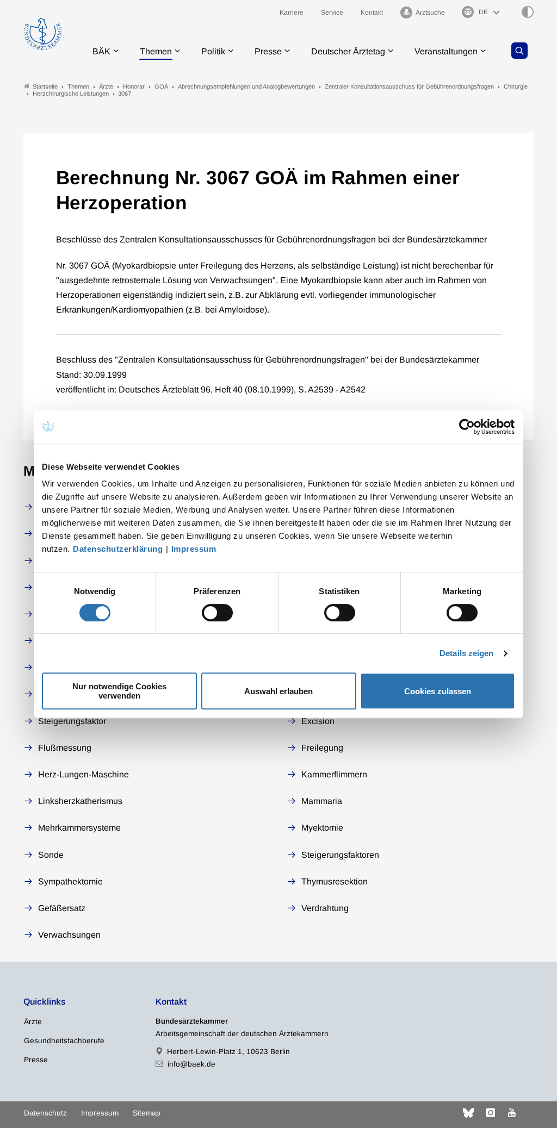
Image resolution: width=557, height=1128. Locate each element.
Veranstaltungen (446, 51)
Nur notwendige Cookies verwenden (119, 691)
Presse (268, 51)
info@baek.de (191, 1064)
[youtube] (511, 1112)
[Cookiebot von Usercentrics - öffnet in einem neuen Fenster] (467, 426)
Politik (213, 51)
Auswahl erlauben (278, 691)
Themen (156, 51)
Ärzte (33, 1022)
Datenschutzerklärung (118, 548)
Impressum (193, 548)
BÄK (101, 51)
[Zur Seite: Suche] (519, 50)
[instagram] (490, 1112)
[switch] (217, 612)
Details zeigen (466, 653)
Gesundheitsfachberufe (64, 1041)
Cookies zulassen (437, 691)
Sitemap (146, 1113)
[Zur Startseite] (42, 34)
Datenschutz (45, 1113)
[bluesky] (468, 1112)
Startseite (45, 86)
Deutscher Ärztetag (348, 51)
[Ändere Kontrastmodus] (528, 12)
